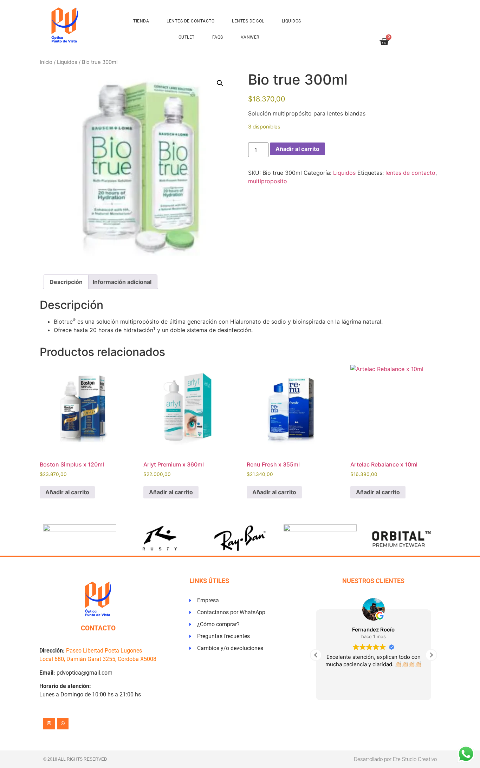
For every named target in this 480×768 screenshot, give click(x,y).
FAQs (217, 37)
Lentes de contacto (190, 21)
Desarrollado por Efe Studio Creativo (395, 759)
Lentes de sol (248, 21)
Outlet (187, 37)
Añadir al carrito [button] (67, 492)
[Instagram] (49, 724)
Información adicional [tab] (122, 281)
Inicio (46, 62)
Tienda (141, 21)
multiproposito (267, 181)
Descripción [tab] (66, 281)
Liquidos (291, 21)
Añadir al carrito (297, 148)
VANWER (250, 37)
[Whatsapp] (63, 724)
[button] (220, 83)
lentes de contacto (410, 172)
